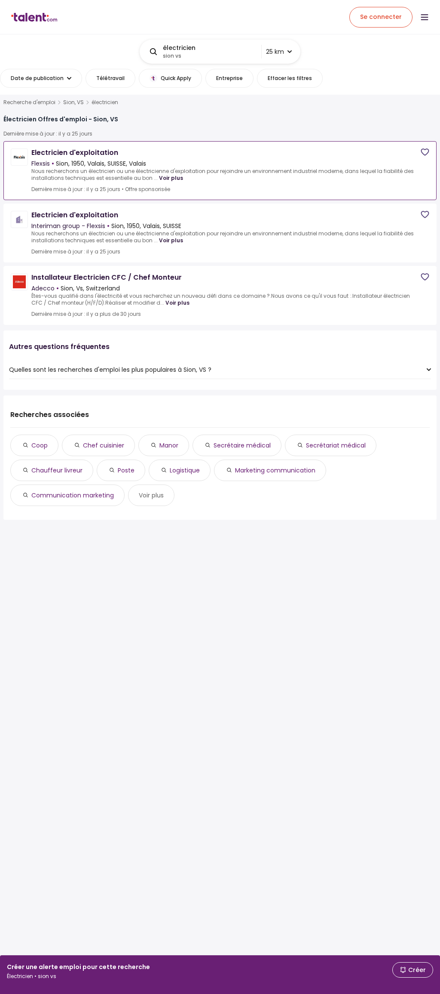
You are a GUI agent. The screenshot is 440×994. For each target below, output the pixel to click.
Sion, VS (73, 102)
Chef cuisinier (103, 445)
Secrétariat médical (336, 445)
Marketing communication (275, 470)
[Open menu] (424, 17)
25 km (275, 51)
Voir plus (171, 178)
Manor (168, 445)
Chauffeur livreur (56, 470)
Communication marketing (72, 495)
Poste (126, 470)
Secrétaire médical (242, 445)
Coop (39, 445)
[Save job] (425, 152)
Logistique (185, 470)
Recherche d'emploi (29, 102)
